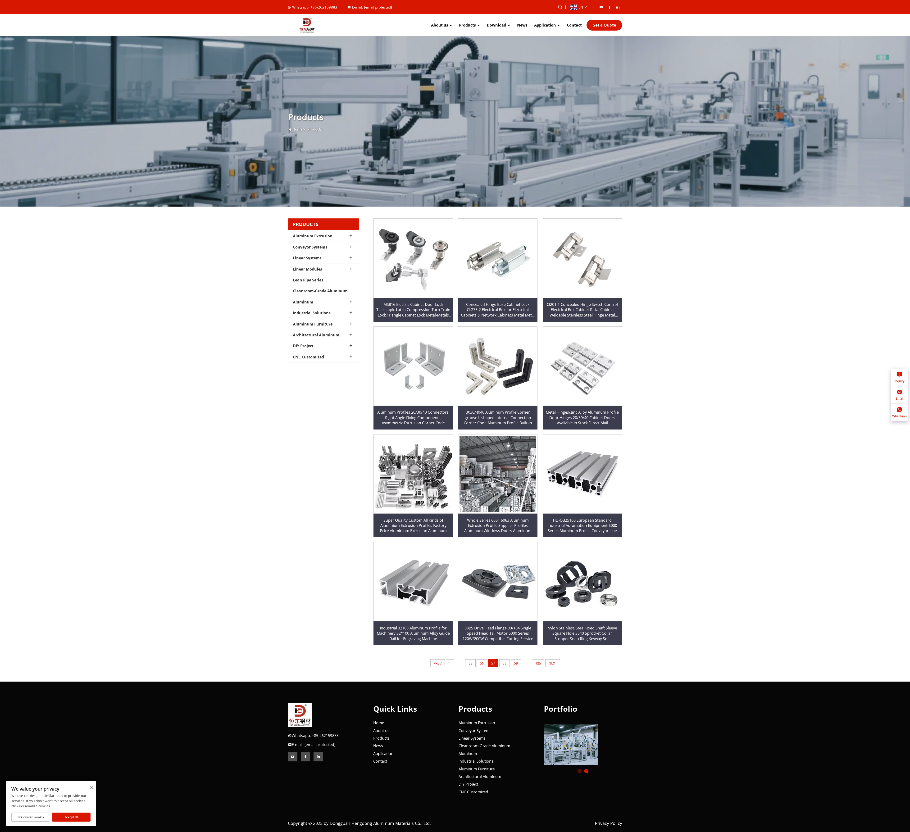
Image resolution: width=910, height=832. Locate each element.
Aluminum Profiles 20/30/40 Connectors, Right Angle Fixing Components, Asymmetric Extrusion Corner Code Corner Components (413, 417)
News (522, 25)
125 (538, 663)
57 (493, 663)
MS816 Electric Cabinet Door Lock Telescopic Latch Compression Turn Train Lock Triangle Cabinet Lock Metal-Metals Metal (413, 310)
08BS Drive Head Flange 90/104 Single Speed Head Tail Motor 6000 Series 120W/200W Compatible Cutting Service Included (498, 633)
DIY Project (303, 345)
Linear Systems (307, 258)
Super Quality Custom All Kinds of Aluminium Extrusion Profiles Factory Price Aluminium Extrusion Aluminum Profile (413, 526)
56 (482, 663)
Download (496, 25)
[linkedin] (618, 7)
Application (545, 25)
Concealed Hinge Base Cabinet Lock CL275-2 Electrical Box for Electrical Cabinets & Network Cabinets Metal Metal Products (498, 310)
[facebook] (609, 7)
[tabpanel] (583, 743)
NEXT (553, 663)
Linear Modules (307, 269)
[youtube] (601, 7)
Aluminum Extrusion (312, 236)
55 (470, 663)
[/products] (574, 744)
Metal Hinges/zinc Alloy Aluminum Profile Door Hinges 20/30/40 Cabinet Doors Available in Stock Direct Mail (582, 417)
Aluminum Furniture (312, 324)
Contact (574, 25)
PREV (437, 663)
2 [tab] (586, 771)
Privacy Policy (608, 823)
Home (297, 129)
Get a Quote (604, 25)
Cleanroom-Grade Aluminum (320, 291)
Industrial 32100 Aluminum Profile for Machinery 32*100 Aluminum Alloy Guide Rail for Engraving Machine (413, 633)
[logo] (300, 714)
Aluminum (303, 302)
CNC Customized (308, 357)
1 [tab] (580, 771)
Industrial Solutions (312, 313)
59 (516, 663)
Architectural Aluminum (316, 335)
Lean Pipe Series (308, 280)
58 (504, 663)
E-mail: (372, 7)
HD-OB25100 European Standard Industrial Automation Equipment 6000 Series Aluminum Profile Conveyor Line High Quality (582, 526)
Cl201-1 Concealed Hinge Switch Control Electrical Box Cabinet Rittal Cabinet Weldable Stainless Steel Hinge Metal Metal (582, 310)
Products (467, 25)
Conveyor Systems (310, 247)
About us (439, 25)
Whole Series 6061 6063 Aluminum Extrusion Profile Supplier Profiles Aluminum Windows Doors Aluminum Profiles (498, 526)
